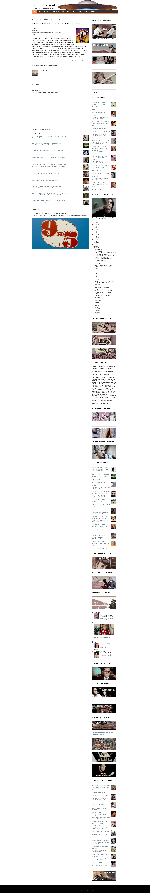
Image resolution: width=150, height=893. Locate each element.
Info (39, 11)
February (97, 310)
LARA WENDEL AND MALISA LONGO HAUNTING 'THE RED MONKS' (99, 113)
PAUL (96, 271)
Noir (79, 11)
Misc (85, 11)
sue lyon (102, 734)
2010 (95, 314)
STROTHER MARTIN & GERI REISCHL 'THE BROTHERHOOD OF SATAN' (101, 484)
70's (68, 11)
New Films (46, 11)
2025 (95, 224)
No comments (55, 19)
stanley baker (95, 734)
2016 (95, 239)
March (96, 308)
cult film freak (45, 5)
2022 (95, 229)
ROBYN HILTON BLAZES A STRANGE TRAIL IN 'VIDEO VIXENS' (48, 179)
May (96, 305)
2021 (95, 231)
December (97, 249)
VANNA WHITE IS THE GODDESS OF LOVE (105, 270)
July (96, 302)
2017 (95, 237)
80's (63, 11)
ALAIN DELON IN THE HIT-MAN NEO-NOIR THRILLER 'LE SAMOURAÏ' (100, 157)
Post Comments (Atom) (44, 129)
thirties (111, 732)
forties (103, 732)
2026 (95, 222)
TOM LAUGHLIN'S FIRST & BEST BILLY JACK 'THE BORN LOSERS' (48, 200)
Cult (74, 11)
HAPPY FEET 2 (98, 273)
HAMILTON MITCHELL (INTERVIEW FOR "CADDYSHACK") (46, 186)
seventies (65, 19)
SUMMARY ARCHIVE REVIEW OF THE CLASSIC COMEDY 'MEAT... (104, 282)
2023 (95, 227)
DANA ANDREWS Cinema (100, 651)
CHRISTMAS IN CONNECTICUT (103, 295)
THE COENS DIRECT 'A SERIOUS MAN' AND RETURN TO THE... (104, 256)
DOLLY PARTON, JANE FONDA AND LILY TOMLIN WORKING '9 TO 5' (49, 213)
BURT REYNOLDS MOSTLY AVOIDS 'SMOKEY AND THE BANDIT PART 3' (101, 787)
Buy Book (92, 11)
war (107, 732)
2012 (95, 246)
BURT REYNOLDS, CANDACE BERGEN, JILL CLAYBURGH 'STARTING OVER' (99, 823)
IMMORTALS (98, 284)
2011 (95, 247)
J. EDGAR (97, 279)
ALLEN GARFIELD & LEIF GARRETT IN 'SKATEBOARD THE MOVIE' (48, 143)
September (97, 298)
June (96, 303)
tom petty (75, 19)
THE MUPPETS (98, 263)
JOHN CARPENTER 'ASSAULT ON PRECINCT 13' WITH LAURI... (103, 291)
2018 (95, 236)
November (97, 251)
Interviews (56, 11)
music (61, 19)
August (97, 300)
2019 (95, 234)
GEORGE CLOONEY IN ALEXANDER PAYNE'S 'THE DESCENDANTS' (104, 266)
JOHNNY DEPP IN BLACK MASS (100, 467)
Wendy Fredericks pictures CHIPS (102, 636)
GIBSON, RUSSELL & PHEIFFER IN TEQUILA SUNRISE (103, 259)
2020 (95, 232)
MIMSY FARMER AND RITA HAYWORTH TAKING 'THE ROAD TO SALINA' (100, 543)
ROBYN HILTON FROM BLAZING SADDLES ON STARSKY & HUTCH (49, 193)
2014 (95, 242)
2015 (95, 241)
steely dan (70, 19)
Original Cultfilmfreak (99, 642)
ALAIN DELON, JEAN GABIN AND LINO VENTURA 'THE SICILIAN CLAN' (100, 123)
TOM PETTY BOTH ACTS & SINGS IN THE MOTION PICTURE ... (105, 253)
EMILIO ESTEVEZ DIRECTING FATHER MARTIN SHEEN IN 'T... (104, 288)
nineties (98, 732)
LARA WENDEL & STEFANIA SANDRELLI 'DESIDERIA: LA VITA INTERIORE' (100, 148)
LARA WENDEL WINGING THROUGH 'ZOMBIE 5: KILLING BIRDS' (100, 184)
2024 (95, 226)
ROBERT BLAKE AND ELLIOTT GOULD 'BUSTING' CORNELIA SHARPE (50, 157)
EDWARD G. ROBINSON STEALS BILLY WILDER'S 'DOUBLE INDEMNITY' (100, 104)
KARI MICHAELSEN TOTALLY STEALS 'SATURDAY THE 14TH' (47, 150)
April (96, 307)
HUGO (96, 268)
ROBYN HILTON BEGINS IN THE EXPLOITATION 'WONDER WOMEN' (49, 136)
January (97, 312)
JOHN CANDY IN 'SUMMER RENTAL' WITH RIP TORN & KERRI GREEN (49, 172)
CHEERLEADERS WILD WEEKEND (103, 278)
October (97, 297)
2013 (95, 244)
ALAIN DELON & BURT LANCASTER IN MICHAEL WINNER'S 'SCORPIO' (106, 615)
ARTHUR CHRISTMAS (100, 262)
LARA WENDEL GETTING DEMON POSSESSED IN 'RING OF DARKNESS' (100, 175)
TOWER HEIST (98, 293)
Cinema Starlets (97, 622)
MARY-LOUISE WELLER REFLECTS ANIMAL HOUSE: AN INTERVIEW (49, 164)
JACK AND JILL (98, 286)
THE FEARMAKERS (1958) (106, 652)
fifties (93, 732)
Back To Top (88, 890)
